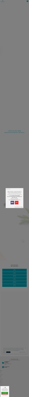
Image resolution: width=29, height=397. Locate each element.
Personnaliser (5, 395)
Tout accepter (5, 392)
